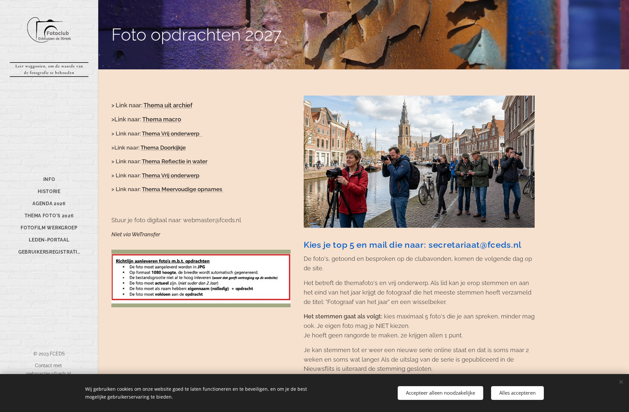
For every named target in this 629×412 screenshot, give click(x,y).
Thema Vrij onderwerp (171, 133)
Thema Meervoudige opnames (182, 189)
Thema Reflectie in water (174, 161)
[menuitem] (49, 179)
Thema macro (161, 119)
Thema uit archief (167, 105)
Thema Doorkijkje (163, 147)
